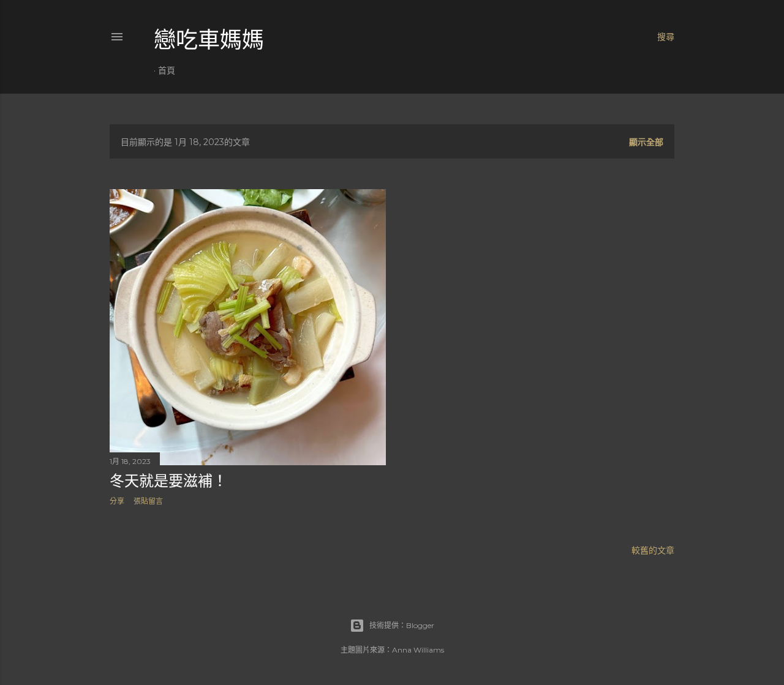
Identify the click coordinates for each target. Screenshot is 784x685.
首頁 (166, 70)
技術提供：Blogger (401, 625)
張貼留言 (148, 501)
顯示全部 (646, 142)
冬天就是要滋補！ (168, 480)
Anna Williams (418, 649)
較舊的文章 (652, 550)
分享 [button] (117, 501)
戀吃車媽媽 (209, 40)
